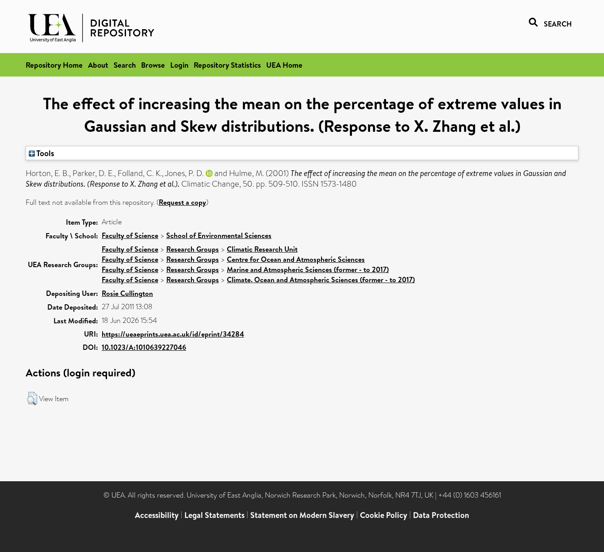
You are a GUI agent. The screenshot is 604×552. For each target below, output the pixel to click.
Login (179, 65)
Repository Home (54, 65)
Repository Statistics (227, 65)
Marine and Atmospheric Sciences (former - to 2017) (308, 269)
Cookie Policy (383, 515)
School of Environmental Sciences (218, 235)
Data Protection (441, 515)
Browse (153, 65)
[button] (32, 398)
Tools (44, 153)
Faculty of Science (130, 235)
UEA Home (284, 65)
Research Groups (192, 249)
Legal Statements (214, 515)
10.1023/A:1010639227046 (144, 347)
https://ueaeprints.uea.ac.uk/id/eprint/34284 (173, 334)
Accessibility (157, 515)
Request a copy (182, 202)
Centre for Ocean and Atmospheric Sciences (296, 259)
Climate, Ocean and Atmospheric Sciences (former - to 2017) (321, 279)
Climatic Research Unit (262, 249)
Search (125, 65)
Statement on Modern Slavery (302, 515)
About (98, 65)
